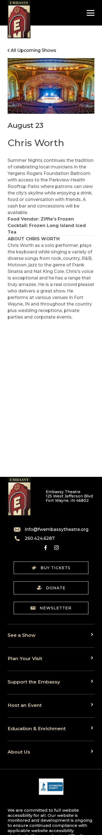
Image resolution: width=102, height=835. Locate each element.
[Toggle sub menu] (92, 634)
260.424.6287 (40, 538)
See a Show (22, 635)
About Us (19, 751)
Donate (56, 587)
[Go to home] (19, 19)
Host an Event (25, 705)
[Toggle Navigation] (89, 13)
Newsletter (56, 608)
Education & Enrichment (37, 728)
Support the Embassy (34, 681)
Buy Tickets (55, 567)
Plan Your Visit (25, 658)
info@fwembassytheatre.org (56, 529)
